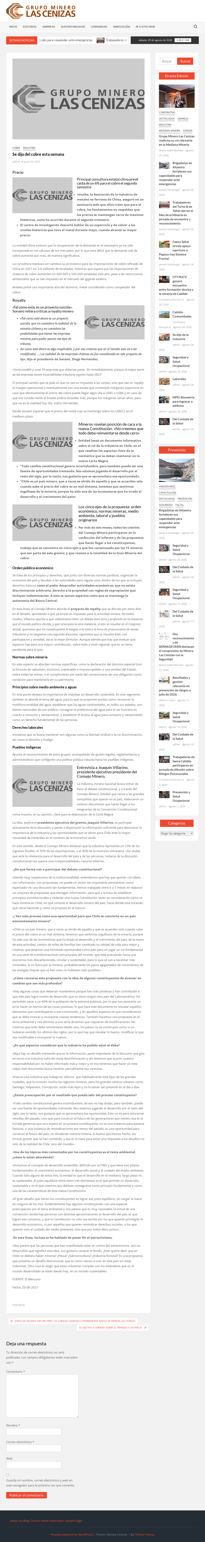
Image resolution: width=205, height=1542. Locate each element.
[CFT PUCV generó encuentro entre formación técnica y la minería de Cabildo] (164, 279)
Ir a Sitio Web (145, 26)
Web (9, 1458)
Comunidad (99, 26)
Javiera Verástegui (169, 190)
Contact (35, 1521)
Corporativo (167, 112)
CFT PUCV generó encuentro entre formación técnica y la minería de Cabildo (176, 285)
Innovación (121, 26)
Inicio (13, 26)
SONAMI (187, 130)
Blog (26, 1521)
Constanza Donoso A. (171, 299)
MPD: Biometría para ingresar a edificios (183, 401)
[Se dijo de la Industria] (164, 337)
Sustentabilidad (73, 26)
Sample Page (73, 1521)
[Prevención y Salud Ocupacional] (164, 794)
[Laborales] (164, 381)
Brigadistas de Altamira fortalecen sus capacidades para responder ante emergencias (175, 518)
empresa (183, 118)
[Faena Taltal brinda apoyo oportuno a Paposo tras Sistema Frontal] (164, 244)
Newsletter (56, 1521)
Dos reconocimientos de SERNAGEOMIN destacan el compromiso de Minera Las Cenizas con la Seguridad (176, 646)
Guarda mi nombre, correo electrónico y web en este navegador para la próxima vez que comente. (40, 1482)
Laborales (179, 379)
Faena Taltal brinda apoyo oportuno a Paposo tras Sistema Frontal (175, 250)
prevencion (185, 498)
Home (45, 1521)
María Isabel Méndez (171, 150)
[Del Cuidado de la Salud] (164, 421)
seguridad (166, 505)
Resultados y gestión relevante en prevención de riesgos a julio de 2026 (175, 686)
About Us (16, 1521)
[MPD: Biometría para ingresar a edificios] (164, 399)
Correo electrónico (20, 1442)
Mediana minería (169, 130)
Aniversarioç (167, 486)
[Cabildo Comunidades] (164, 314)
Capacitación (167, 492)
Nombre (13, 1425)
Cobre (16, 148)
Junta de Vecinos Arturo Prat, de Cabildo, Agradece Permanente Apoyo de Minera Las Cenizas (75, 1321)
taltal (179, 505)
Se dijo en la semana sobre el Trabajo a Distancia (110, 1327)
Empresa (49, 26)
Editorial (30, 26)
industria (29, 148)
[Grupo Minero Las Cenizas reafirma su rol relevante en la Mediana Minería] (177, 96)
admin (16, 161)
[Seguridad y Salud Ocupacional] (164, 359)
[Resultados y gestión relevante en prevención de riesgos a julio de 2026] (164, 680)
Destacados (167, 118)
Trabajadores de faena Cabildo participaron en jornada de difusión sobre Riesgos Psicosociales (177, 765)
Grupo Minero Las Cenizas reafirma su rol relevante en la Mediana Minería (177, 140)
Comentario (15, 1371)
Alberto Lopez (167, 700)
